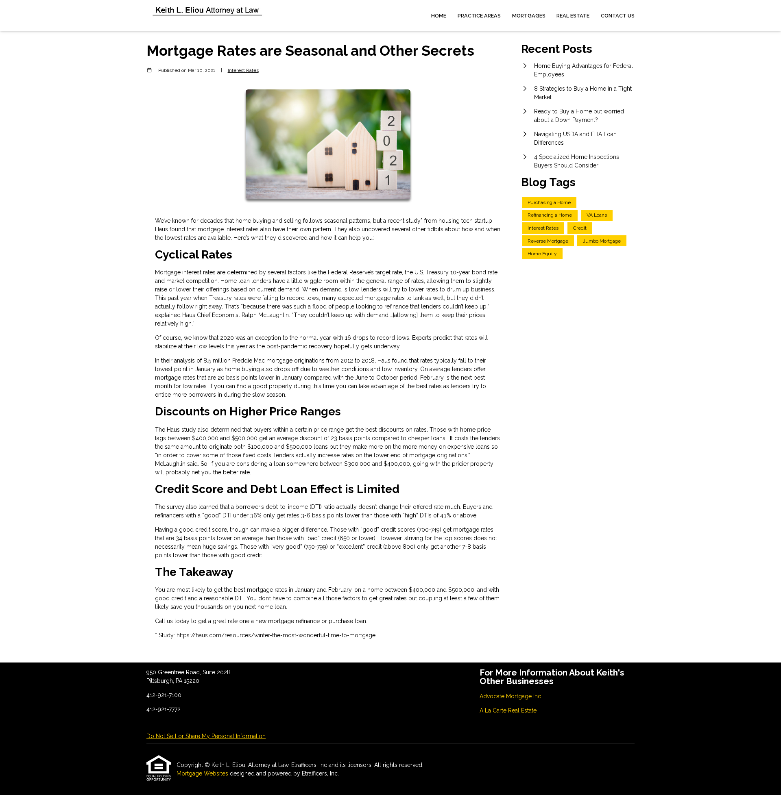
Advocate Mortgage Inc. (511, 696)
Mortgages (528, 16)
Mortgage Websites (203, 773)
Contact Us (618, 16)
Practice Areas (479, 16)
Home (438, 16)
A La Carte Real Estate (508, 710)
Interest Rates (243, 70)
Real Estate (572, 16)
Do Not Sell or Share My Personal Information (206, 736)
